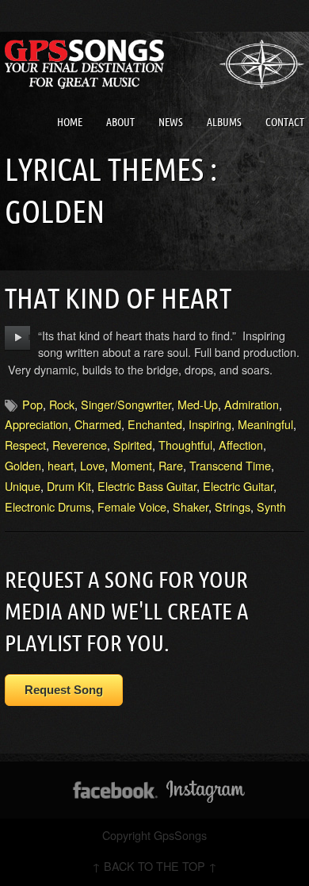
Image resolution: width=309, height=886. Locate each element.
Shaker (190, 506)
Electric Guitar (238, 486)
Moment (131, 465)
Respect (25, 444)
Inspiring (210, 424)
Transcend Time (230, 465)
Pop (32, 404)
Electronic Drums (48, 506)
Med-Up (197, 404)
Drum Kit (69, 486)
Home (69, 122)
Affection (241, 444)
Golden (23, 465)
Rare (170, 465)
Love (92, 465)
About (120, 122)
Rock (61, 404)
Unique (22, 486)
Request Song (64, 689)
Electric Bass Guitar (146, 486)
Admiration (251, 404)
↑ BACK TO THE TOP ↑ (154, 865)
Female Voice (131, 506)
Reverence (79, 444)
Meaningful (265, 424)
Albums (224, 122)
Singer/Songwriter (126, 404)
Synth (271, 506)
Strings (232, 506)
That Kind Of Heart (118, 298)
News (170, 122)
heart (61, 465)
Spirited (132, 444)
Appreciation (36, 424)
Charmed (97, 424)
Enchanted (155, 424)
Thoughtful (185, 444)
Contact (284, 122)
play (18, 338)
